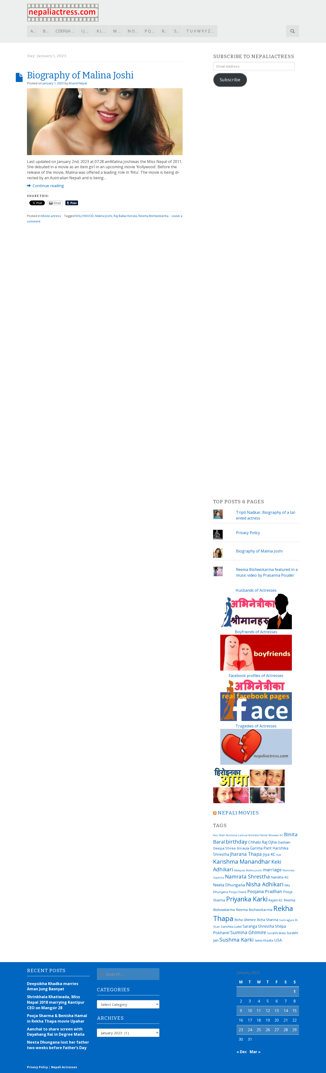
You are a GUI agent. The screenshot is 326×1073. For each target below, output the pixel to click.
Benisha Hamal (258, 835)
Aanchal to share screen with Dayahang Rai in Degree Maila (55, 1031)
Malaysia (239, 870)
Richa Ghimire (245, 919)
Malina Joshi (103, 216)
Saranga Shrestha (258, 926)
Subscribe (230, 79)
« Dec (242, 1051)
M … (116, 31)
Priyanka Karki (247, 898)
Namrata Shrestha (247, 876)
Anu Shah (219, 835)
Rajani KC (275, 900)
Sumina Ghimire (248, 932)
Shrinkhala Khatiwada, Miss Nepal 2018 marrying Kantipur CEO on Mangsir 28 (55, 1002)
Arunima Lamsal (236, 835)
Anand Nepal (77, 83)
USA (278, 940)
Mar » (255, 1051)
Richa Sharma (267, 919)
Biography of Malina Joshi (80, 75)
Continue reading (48, 185)
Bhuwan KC (275, 835)
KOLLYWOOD (84, 216)
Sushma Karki (237, 939)
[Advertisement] (256, 293)
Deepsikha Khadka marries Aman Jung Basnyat (52, 986)
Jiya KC (269, 854)
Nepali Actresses (64, 1067)
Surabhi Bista (276, 933)
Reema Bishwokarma (153, 216)
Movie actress (51, 216)
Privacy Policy (248, 532)
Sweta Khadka (264, 940)
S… (176, 31)
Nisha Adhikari (265, 884)
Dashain (284, 842)
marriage (272, 869)
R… (164, 31)
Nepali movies (238, 813)
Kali (278, 854)
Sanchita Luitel (231, 926)
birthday (236, 841)
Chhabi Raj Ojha (262, 842)
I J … (84, 31)
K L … (101, 31)
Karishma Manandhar (241, 861)
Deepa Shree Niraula (231, 848)
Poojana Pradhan (264, 891)
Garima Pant (261, 848)
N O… (132, 31)
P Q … (149, 31)
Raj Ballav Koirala (125, 216)
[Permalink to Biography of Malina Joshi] (105, 121)
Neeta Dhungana (229, 885)
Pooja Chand (237, 892)
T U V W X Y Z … (200, 31)
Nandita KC (280, 877)
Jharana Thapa (246, 854)
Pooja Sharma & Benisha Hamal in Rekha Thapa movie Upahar (57, 1018)
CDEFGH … (65, 31)
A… (33, 31)
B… (45, 31)
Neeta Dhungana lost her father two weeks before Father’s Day (58, 1045)
